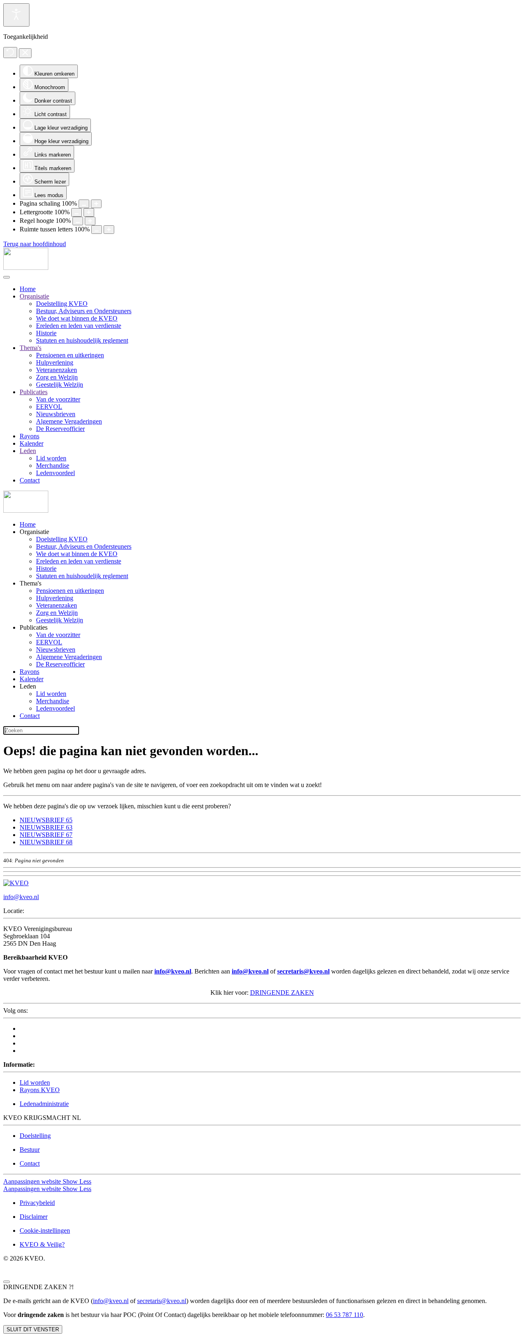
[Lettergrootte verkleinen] (76, 212)
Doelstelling (35, 1135)
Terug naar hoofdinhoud (34, 243)
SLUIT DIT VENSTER (33, 1329)
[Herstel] (10, 52)
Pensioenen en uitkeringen (70, 355)
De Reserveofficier (60, 428)
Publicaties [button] (33, 627)
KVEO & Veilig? (42, 1244)
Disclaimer (33, 1216)
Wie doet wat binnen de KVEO (76, 318)
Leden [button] (28, 686)
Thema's (30, 347)
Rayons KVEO (40, 1089)
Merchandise (52, 465)
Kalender (31, 443)
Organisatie (34, 296)
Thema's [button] (30, 583)
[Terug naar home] (25, 267)
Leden (28, 450)
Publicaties (33, 391)
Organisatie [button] (34, 531)
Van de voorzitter (58, 399)
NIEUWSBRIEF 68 (46, 842)
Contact (30, 480)
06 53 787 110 (344, 1314)
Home (28, 288)
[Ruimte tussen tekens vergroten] (109, 229)
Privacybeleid (37, 1202)
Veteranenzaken (56, 369)
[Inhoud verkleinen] (84, 204)
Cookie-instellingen (45, 1230)
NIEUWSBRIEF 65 (46, 820)
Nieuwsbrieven (55, 414)
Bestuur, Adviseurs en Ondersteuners (83, 310)
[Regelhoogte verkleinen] (77, 221)
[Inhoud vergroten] (96, 204)
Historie (46, 333)
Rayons (29, 436)
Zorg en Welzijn (57, 377)
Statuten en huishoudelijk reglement (82, 340)
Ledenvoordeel (55, 472)
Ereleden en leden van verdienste (78, 325)
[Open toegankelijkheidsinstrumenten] (16, 15)
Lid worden (51, 458)
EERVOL (49, 406)
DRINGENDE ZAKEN (282, 992)
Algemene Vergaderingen (69, 421)
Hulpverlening (54, 362)
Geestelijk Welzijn (59, 384)
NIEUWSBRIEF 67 (46, 834)
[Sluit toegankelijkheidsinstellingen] (25, 53)
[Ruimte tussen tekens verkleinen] (96, 229)
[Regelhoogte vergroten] (90, 221)
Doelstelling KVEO (62, 303)
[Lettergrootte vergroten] (89, 212)
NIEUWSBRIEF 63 (46, 827)
